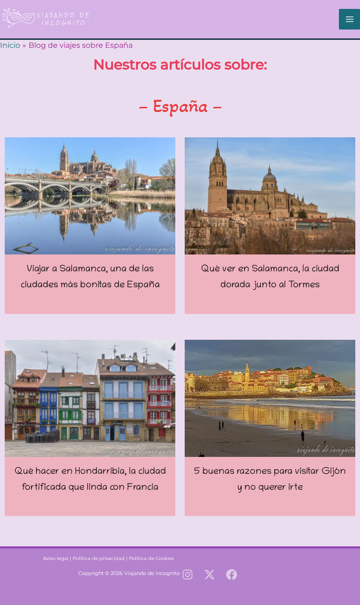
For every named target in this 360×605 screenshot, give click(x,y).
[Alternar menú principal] (349, 19)
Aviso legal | (50, 558)
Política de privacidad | (101, 558)
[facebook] (231, 574)
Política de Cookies (151, 558)
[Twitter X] (209, 574)
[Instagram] (187, 574)
